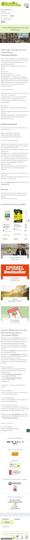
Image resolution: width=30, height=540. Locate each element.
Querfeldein (18, 226)
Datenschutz (5, 519)
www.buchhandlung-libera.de (14, 378)
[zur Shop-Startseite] (11, 4)
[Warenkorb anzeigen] (26, 538)
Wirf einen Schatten (6, 227)
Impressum (17, 519)
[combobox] (13, 533)
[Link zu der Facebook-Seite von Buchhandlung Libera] (2, 22)
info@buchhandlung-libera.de (14, 374)
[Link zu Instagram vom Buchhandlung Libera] (4, 22)
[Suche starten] (26, 533)
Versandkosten (18, 502)
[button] (17, 538)
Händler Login (5, 526)
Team (11, 350)
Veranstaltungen (11, 182)
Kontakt (12, 15)
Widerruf (7, 522)
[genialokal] (8, 538)
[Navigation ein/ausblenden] (22, 537)
